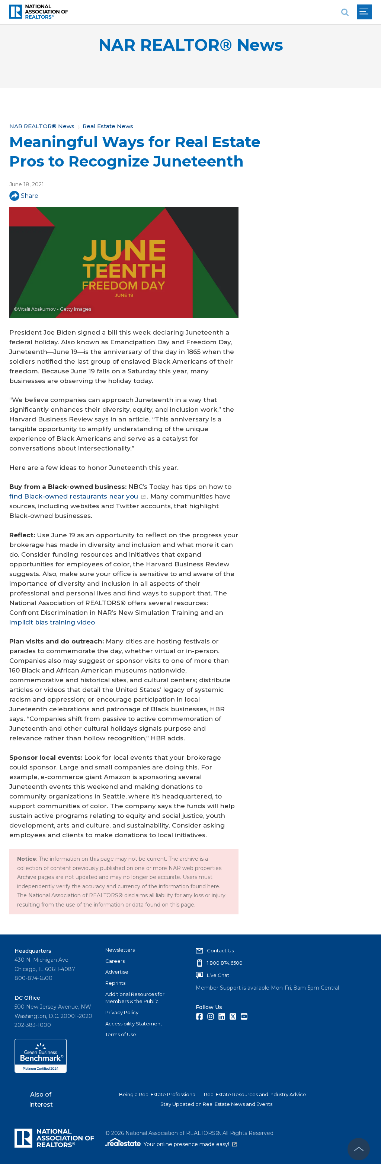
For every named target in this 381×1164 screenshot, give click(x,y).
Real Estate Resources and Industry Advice (255, 1094)
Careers (115, 961)
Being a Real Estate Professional (157, 1094)
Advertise (116, 972)
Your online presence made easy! (190, 1144)
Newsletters (120, 950)
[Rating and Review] (41, 1070)
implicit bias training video (52, 622)
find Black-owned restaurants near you (73, 496)
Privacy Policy (121, 1012)
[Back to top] (359, 1149)
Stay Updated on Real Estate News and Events (216, 1104)
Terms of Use (120, 1034)
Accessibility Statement (133, 1024)
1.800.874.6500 (225, 963)
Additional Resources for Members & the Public (134, 998)
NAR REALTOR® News (190, 45)
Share (29, 195)
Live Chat (218, 975)
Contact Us (220, 950)
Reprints (115, 983)
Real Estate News (108, 126)
